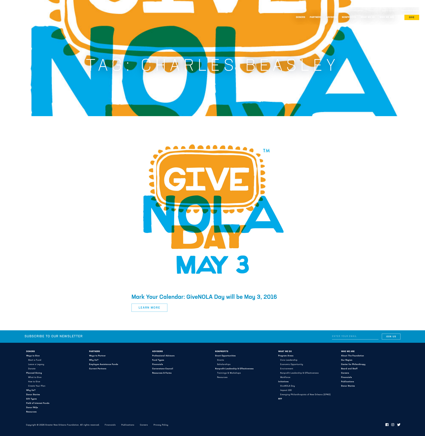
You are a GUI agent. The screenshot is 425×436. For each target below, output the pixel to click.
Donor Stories (33, 395)
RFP (280, 399)
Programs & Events (410, 11)
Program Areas (286, 356)
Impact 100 (286, 390)
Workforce (285, 377)
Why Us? (31, 390)
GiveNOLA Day (287, 386)
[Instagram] (392, 425)
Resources (31, 412)
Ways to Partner (97, 356)
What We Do (285, 352)
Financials (157, 364)
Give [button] (412, 17)
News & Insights (389, 11)
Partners (94, 352)
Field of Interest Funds (37, 403)
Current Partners (97, 369)
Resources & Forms (162, 373)
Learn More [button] (149, 307)
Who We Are (348, 352)
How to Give (34, 382)
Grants (220, 360)
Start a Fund (34, 360)
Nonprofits (221, 352)
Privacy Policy (161, 425)
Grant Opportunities (225, 356)
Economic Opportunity (291, 364)
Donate (32, 369)
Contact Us (373, 11)
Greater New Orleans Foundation (22, 10)
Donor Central (357, 11)
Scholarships (224, 364)
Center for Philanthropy (353, 364)
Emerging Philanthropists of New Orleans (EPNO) (305, 395)
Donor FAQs (32, 408)
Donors (30, 352)
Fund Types (158, 360)
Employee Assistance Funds (103, 364)
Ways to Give (33, 356)
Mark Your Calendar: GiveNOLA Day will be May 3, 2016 (204, 297)
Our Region (346, 360)
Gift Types (31, 399)
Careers (345, 373)
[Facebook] (387, 425)
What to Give (35, 377)
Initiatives (283, 382)
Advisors (157, 352)
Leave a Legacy (36, 364)
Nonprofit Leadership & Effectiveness (234, 369)
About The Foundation (352, 356)
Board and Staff (349, 369)
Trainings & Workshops (229, 373)
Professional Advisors (163, 356)
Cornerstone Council (162, 369)
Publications (347, 382)
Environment (286, 369)
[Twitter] (399, 425)
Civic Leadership (289, 360)
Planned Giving (34, 373)
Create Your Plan (36, 386)
